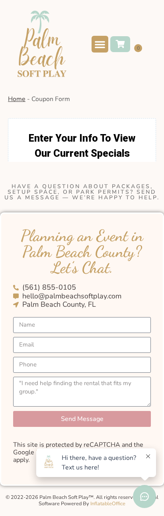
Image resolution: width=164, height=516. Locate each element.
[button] (100, 44)
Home (16, 99)
